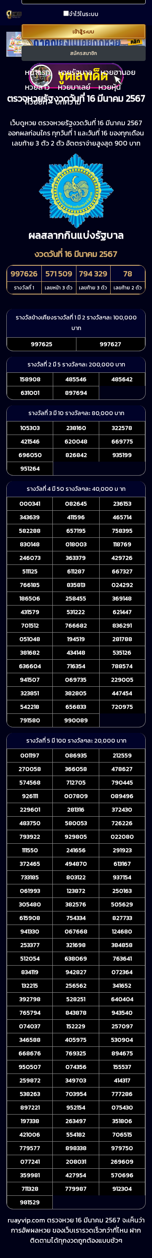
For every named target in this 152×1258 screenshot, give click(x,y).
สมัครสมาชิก (83, 53)
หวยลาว (37, 87)
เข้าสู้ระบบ (83, 32)
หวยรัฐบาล (75, 72)
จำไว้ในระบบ (83, 14)
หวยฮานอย (118, 72)
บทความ (68, 101)
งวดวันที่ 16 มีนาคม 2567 (76, 253)
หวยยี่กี (36, 101)
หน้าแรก (37, 72)
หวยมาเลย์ (74, 87)
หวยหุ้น (109, 87)
